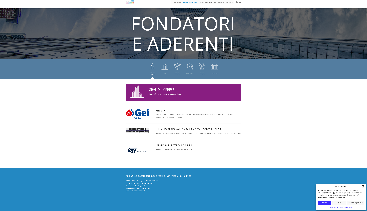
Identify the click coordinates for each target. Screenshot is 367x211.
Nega (339, 203)
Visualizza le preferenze (355, 203)
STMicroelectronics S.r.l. (174, 145)
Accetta (324, 203)
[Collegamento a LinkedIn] (237, 2)
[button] (363, 186)
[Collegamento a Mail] (239, 2)
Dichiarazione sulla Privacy (344, 207)
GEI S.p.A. (162, 110)
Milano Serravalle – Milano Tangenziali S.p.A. (189, 129)
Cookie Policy (332, 207)
